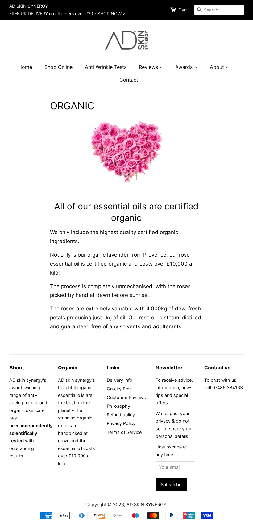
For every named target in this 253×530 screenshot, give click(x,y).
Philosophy (118, 406)
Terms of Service (124, 432)
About (218, 67)
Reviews (149, 67)
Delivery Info (119, 380)
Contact (128, 80)
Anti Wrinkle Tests (105, 67)
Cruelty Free (119, 388)
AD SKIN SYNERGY (146, 504)
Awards (184, 67)
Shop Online (58, 67)
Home (25, 67)
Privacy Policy (121, 423)
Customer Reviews (126, 397)
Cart (182, 9)
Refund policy (121, 414)
